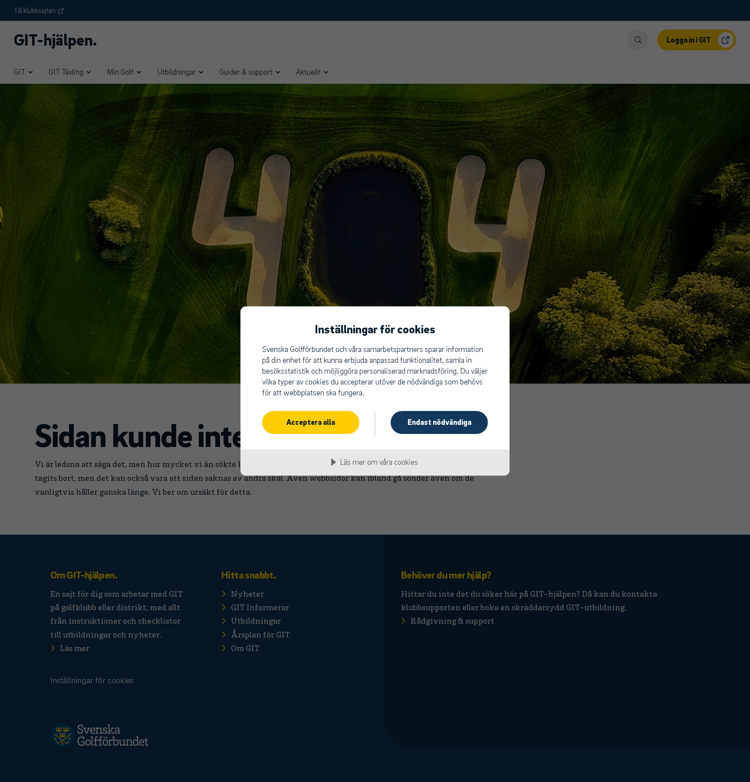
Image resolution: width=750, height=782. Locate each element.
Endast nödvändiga (439, 422)
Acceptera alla (310, 422)
